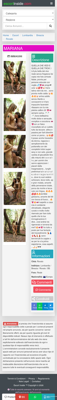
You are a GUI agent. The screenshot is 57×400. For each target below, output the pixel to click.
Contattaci (36, 381)
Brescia (40, 35)
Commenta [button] (44, 289)
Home (6, 35)
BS (23, 397)
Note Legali (24, 381)
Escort (15, 35)
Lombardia (27, 35)
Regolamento (44, 378)
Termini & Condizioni (16, 378)
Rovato (9, 38)
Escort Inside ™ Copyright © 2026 (28, 385)
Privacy (31, 378)
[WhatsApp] (35, 397)
